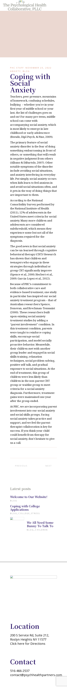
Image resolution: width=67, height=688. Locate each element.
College (24, 513)
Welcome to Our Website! (28, 497)
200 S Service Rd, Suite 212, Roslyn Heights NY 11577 (29, 637)
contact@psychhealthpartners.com (36, 675)
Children (41, 530)
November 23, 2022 (39, 67)
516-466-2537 (19, 671)
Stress (35, 513)
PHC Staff (17, 67)
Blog (26, 71)
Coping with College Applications (25, 507)
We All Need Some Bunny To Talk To (40, 524)
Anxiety (15, 71)
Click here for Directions (27, 644)
